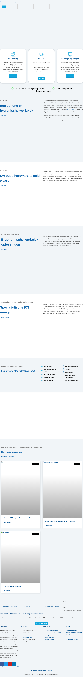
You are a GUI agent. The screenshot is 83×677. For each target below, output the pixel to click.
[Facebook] (2, 664)
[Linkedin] (14, 664)
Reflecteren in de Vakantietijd (12, 586)
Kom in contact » (5, 317)
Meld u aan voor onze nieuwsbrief (9, 667)
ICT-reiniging (70, 109)
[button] (1, 33)
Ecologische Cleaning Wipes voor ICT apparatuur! (60, 521)
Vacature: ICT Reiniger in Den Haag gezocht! (17, 518)
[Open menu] (4, 6)
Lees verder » (7, 522)
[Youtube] (10, 664)
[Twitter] (6, 664)
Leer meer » (3, 115)
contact (46, 120)
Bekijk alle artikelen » (7, 456)
